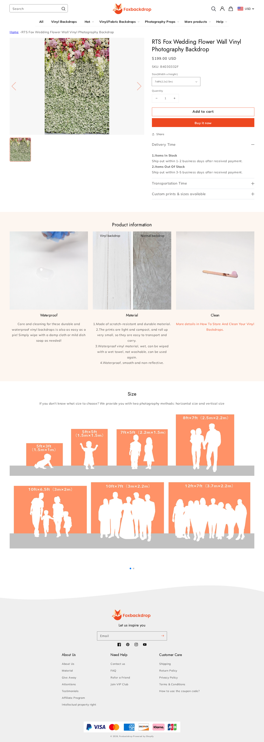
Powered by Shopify (143, 736)
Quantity (157, 90)
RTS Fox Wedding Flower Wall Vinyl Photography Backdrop (67, 32)
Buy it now (203, 123)
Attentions (69, 684)
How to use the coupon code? (179, 691)
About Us (68, 664)
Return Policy (168, 670)
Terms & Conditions (172, 684)
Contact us (118, 664)
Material (67, 670)
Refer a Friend (120, 677)
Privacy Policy (168, 677)
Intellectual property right (79, 704)
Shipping (165, 664)
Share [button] (160, 134)
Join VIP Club (119, 684)
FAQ (113, 670)
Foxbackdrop (126, 736)
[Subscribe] (162, 636)
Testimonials (70, 691)
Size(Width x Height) (165, 74)
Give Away (69, 677)
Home (14, 32)
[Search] (63, 8)
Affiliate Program (73, 698)
